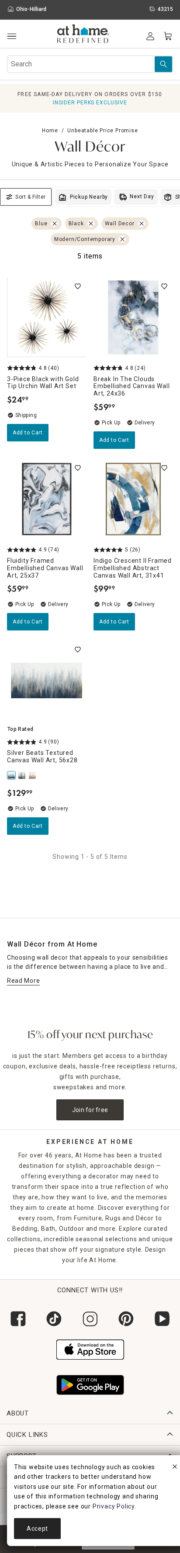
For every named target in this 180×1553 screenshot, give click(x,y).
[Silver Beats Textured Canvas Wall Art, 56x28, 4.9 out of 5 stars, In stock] (47, 680)
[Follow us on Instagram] (90, 1318)
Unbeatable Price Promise (102, 130)
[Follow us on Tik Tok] (53, 1318)
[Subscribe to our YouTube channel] (162, 1318)
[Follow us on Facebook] (18, 1318)
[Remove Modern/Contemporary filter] (122, 239)
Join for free (90, 1109)
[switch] (78, 286)
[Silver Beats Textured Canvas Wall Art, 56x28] (12, 775)
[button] (83, 34)
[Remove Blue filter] (54, 223)
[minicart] (168, 36)
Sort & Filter (30, 197)
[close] (175, 1468)
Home (50, 130)
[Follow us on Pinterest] (125, 1318)
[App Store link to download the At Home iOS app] (90, 1349)
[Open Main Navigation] (11, 36)
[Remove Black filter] (90, 223)
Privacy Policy (114, 1506)
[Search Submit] (163, 64)
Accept (37, 1528)
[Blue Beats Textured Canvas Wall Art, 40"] (22, 775)
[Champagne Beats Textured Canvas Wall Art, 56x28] (33, 775)
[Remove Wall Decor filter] (141, 223)
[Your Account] (150, 36)
